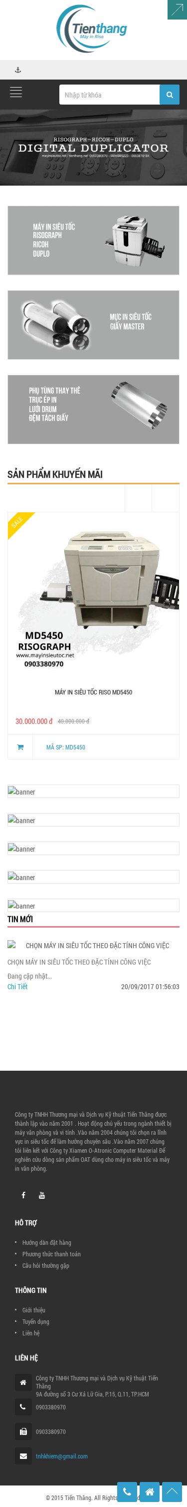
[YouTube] (41, 1195)
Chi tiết (17, 986)
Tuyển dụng (35, 1321)
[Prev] (138, 498)
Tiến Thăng (78, 1497)
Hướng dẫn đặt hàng (46, 1242)
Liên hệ (30, 1333)
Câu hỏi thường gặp (45, 1265)
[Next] (166, 498)
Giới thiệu (33, 1310)
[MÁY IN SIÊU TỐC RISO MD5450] (93, 598)
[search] (170, 95)
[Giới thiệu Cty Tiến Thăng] (93, 148)
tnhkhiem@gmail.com (62, 1456)
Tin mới (20, 919)
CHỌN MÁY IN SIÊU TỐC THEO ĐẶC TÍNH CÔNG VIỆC (79, 962)
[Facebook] (23, 1195)
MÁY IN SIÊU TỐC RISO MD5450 (93, 691)
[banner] (93, 240)
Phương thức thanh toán (51, 1254)
